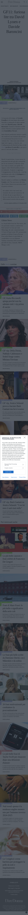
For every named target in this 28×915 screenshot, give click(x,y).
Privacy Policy (22, 477)
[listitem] (14, 465)
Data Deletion (5, 477)
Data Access (14, 477)
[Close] (25, 438)
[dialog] (14, 457)
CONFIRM (8, 472)
